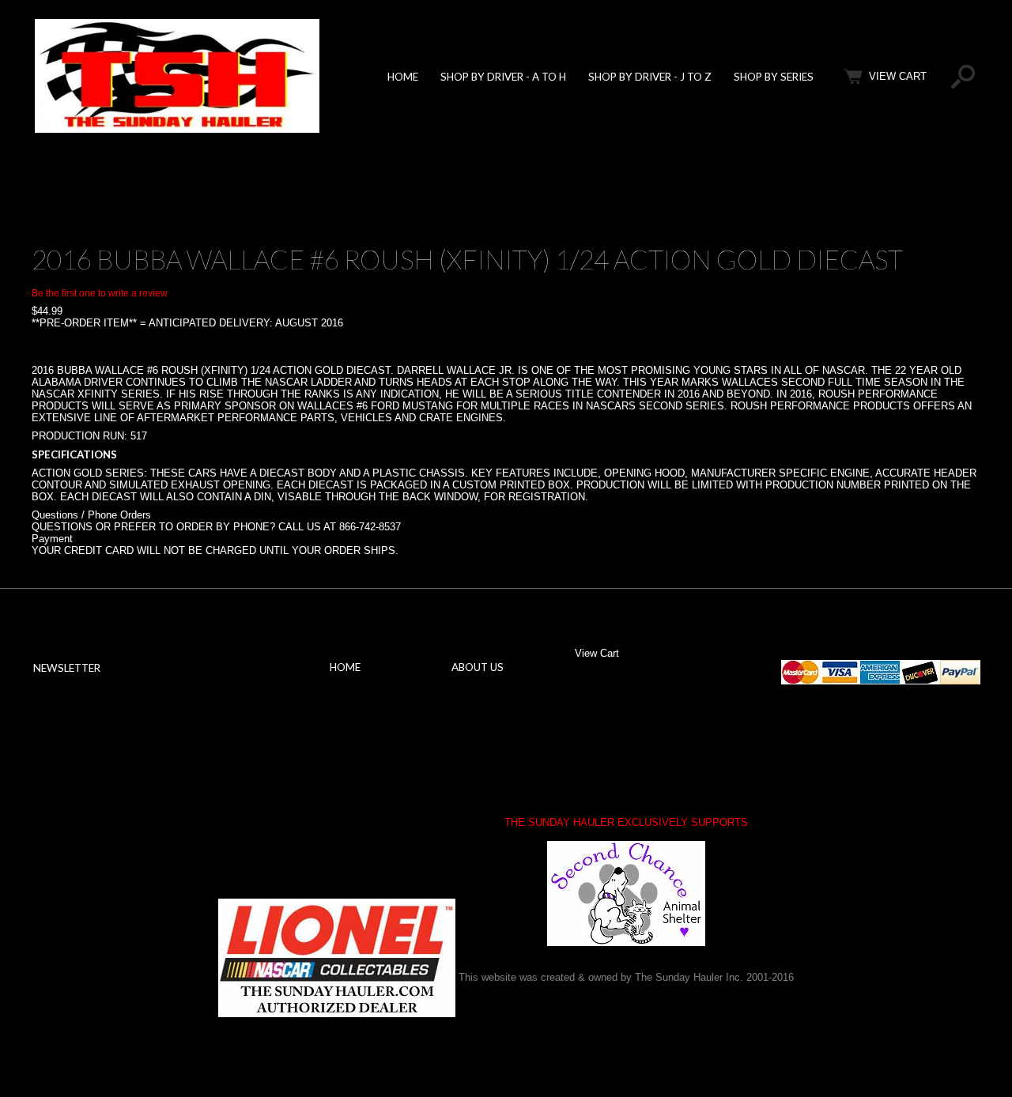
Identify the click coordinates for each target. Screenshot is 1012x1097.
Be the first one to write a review (100, 293)
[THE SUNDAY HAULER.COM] (177, 129)
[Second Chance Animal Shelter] (626, 893)
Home (402, 76)
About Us (477, 667)
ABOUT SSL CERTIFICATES (272, 806)
